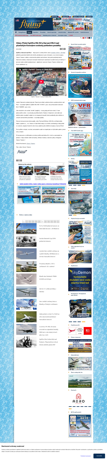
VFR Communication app (21, 35)
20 (36, 221)
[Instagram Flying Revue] (87, 38)
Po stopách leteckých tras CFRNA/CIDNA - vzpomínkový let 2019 (40, 178)
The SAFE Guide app (35, 35)
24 (48, 221)
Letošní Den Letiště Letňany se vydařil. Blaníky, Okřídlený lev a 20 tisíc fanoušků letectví (49, 253)
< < (23, 221)
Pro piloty (42, 32)
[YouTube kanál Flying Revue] (83, 38)
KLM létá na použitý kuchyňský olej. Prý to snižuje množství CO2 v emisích (57, 179)
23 (45, 221)
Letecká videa (62, 32)
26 (55, 221)
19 (33, 221)
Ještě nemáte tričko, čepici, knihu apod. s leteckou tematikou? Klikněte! (43, 184)
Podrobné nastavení (86, 456)
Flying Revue (22, 32)
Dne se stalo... (83, 369)
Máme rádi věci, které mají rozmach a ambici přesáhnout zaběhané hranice (25, 179)
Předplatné (66, 17)
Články (29, 32)
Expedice (35, 32)
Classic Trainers (31, 143)
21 (39, 221)
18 (29, 221)
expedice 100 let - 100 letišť (58, 52)
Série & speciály (51, 32)
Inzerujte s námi (62, 35)
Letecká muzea (85, 32)
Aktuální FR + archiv (73, 32)
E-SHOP (71, 35)
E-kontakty (90, 17)
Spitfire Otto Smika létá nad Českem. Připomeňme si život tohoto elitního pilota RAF (48, 342)
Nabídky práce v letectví (49, 35)
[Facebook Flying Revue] (85, 38)
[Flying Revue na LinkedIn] (91, 38)
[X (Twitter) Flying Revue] (89, 38)
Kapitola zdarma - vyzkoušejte (76, 127)
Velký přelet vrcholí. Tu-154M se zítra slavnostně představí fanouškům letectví (49, 316)
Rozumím (99, 456)
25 (51, 221)
